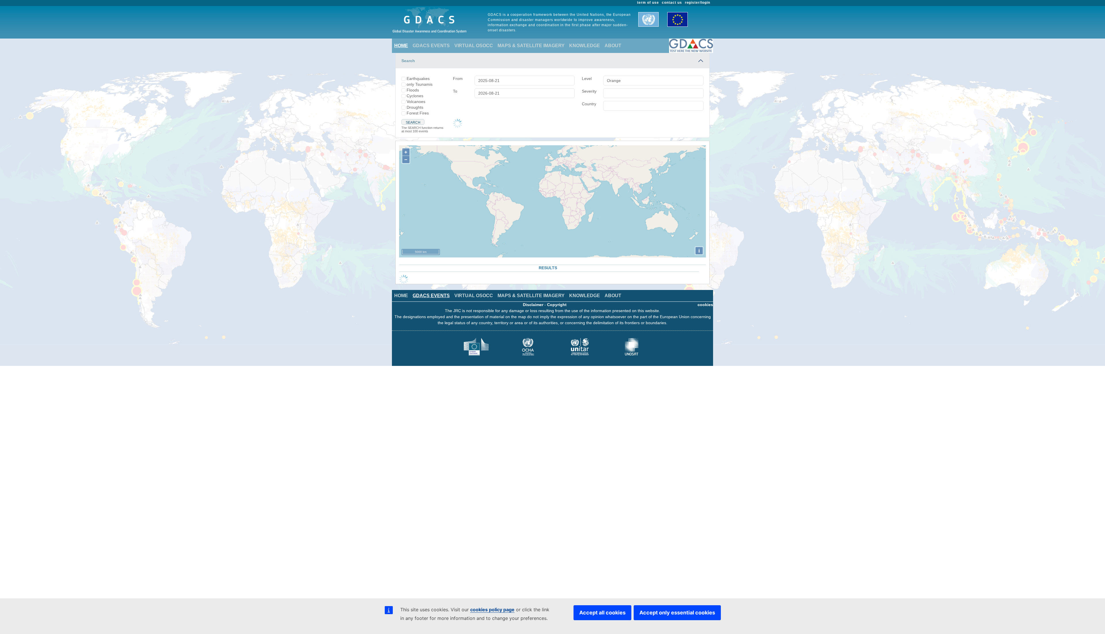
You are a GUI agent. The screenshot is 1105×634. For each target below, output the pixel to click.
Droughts (415, 107)
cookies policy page (492, 609)
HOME (401, 45)
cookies (705, 304)
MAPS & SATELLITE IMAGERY (531, 45)
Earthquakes (418, 78)
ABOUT (613, 45)
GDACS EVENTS (431, 45)
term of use (648, 3)
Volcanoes (416, 101)
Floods (413, 90)
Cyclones (415, 95)
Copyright (557, 304)
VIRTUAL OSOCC (473, 45)
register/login (697, 3)
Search (408, 60)
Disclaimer (533, 304)
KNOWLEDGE (584, 45)
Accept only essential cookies (677, 613)
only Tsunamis (420, 84)
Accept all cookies (602, 613)
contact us (672, 3)
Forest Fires (418, 113)
